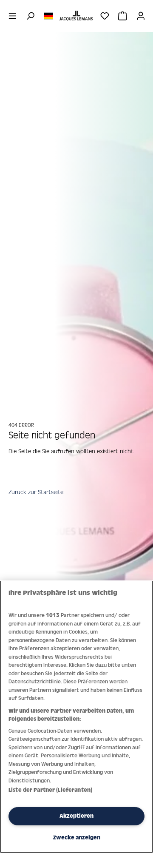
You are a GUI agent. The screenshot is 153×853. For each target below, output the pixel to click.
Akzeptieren (77, 816)
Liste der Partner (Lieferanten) (50, 790)
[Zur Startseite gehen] (76, 15)
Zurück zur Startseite (35, 492)
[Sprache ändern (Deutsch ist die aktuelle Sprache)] (48, 15)
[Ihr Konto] (141, 15)
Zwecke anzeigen (76, 837)
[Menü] (12, 15)
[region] (76, 716)
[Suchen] (30, 15)
